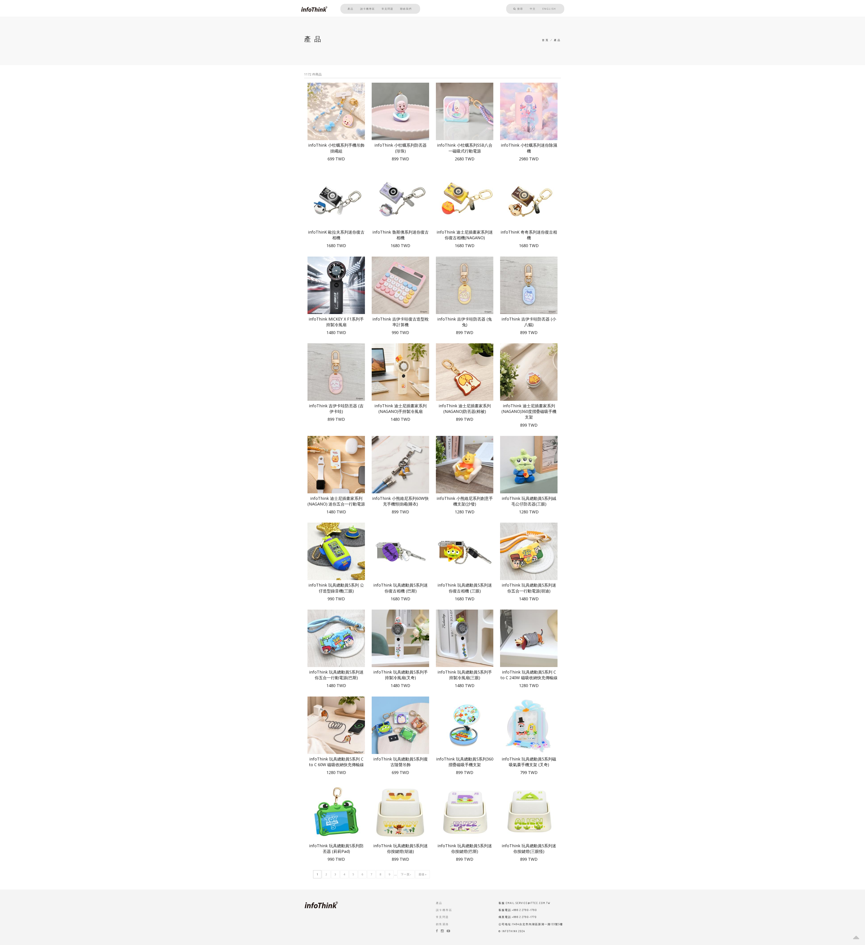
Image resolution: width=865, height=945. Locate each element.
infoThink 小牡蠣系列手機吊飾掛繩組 (336, 147)
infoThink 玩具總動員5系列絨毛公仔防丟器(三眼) (529, 501)
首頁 (545, 40)
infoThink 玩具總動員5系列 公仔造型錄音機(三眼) (336, 587)
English (549, 8)
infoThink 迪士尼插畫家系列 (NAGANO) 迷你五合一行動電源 (336, 501)
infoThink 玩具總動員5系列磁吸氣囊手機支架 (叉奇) (529, 761)
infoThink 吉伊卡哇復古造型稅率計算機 (400, 321)
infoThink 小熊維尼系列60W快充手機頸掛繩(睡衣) (400, 501)
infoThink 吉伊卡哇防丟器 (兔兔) (464, 321)
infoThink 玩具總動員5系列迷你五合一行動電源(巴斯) (336, 674)
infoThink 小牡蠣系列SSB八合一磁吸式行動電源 (464, 147)
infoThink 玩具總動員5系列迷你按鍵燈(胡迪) (400, 848)
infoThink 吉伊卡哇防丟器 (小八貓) (528, 321)
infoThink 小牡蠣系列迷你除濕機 (529, 147)
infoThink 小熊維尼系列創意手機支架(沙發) (465, 501)
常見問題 (387, 8)
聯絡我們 (406, 8)
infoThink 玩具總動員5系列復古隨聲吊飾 (400, 761)
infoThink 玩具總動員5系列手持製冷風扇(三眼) (464, 674)
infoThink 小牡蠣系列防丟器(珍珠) (400, 147)
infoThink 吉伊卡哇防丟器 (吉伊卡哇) (336, 408)
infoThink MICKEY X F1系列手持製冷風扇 (336, 321)
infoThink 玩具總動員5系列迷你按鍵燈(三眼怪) (529, 848)
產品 (350, 8)
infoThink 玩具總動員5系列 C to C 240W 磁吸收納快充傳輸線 (529, 674)
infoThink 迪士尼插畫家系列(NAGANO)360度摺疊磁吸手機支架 (528, 411)
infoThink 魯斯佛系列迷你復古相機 (400, 234)
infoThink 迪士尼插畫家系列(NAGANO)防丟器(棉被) (465, 408)
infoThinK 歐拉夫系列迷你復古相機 (336, 234)
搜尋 (519, 8)
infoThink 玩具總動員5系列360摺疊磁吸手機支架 (464, 761)
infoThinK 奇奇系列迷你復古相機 (529, 234)
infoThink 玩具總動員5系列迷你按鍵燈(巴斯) (464, 848)
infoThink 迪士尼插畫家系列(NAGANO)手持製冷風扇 (400, 408)
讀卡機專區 (367, 8)
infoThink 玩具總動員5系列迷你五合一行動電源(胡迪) (529, 587)
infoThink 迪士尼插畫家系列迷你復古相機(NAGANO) (465, 234)
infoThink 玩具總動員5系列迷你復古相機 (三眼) (464, 587)
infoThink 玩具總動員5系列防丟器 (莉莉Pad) (336, 848)
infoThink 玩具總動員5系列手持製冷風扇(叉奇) (400, 674)
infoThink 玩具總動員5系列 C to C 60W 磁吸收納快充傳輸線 (336, 761)
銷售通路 (442, 924)
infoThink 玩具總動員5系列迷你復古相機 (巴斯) (400, 587)
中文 (533, 8)
